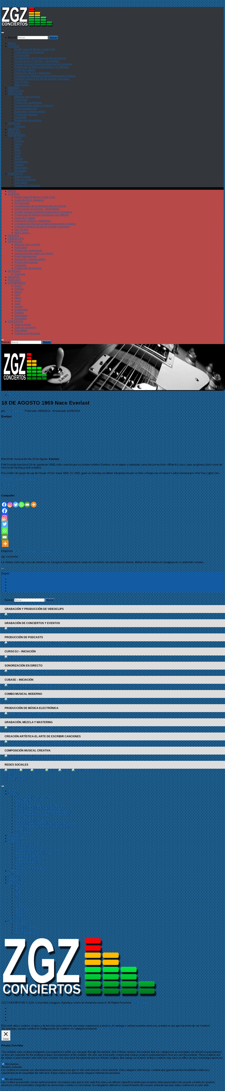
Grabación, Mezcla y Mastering (32, 73)
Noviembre (20, 167)
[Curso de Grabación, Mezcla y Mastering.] (30, 727)
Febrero (19, 141)
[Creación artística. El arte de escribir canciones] (46, 741)
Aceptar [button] (102, 1028)
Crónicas (19, 126)
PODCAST (14, 132)
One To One (21, 81)
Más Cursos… (22, 84)
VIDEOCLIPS (16, 90)
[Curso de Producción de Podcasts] (37, 642)
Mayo (17, 150)
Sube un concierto (25, 179)
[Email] (27, 502)
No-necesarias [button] (9, 1076)
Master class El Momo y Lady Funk (34, 49)
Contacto (10, 773)
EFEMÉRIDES (16, 135)
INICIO (12, 43)
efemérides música (36, 551)
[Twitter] (16, 502)
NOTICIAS (14, 123)
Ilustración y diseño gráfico (30, 111)
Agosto (18, 159)
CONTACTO (15, 173)
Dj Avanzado (21, 55)
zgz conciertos (14, 411)
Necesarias (12, 1064)
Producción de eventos (27, 120)
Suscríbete (20, 182)
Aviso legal (139, 1002)
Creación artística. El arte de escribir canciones (41, 79)
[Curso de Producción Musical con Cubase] (30, 685)
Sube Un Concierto (16, 779)
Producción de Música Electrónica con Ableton (41, 67)
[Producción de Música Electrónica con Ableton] (33, 713)
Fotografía (20, 117)
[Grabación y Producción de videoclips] (21, 614)
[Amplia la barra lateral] (2, 568)
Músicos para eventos (27, 96)
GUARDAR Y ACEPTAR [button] (15, 1088)
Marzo (18, 144)
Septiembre (21, 161)
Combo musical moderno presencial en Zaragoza (43, 64)
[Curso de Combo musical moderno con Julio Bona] (35, 699)
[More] (33, 502)
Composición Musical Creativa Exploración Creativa (44, 76)
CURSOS (13, 46)
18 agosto (19, 551)
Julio (17, 156)
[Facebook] (4, 502)
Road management (25, 108)
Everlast (52, 551)
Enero (18, 138)
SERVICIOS (15, 93)
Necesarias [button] (8, 1060)
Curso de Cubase (24, 70)
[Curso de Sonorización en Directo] (26, 671)
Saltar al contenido (12, 2)
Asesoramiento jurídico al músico (33, 105)
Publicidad (20, 99)
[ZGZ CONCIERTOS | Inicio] (27, 26)
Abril (17, 147)
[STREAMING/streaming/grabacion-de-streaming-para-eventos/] (12, 628)
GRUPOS (13, 129)
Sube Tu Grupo (13, 776)
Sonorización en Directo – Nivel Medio (36, 61)
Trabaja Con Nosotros (27, 185)
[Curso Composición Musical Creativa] (37, 756)
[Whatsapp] (21, 502)
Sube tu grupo (22, 176)
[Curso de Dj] (13, 656)
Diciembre (20, 170)
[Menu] (2, 32)
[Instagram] (10, 502)
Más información (117, 1028)
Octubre (19, 164)
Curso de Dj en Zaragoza (29, 52)
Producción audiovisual (28, 102)
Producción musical (26, 114)
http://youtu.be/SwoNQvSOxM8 (19, 478)
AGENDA (13, 87)
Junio (17, 153)
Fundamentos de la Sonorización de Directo (40, 58)
